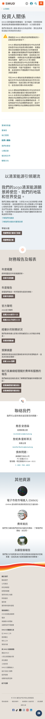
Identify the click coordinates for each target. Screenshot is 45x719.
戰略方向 (5, 161)
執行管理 (5, 135)
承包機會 (5, 660)
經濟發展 (5, 675)
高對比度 (23, 705)
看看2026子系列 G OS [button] (11, 320)
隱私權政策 (5, 701)
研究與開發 (5, 587)
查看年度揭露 (8, 278)
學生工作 (5, 641)
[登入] (31, 3)
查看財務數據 (8, 340)
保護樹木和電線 (7, 621)
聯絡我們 (5, 580)
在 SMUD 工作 (6, 633)
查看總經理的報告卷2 (11, 390)
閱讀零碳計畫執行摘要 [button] (12, 233)
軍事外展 (5, 644)
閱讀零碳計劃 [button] (8, 240)
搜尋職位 (5, 637)
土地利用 (5, 664)
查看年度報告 (8, 296)
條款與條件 (15, 701)
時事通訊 (5, 598)
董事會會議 (6, 125)
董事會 (4, 130)
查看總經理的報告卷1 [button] (11, 385)
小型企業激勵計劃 (8, 656)
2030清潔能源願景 (8, 614)
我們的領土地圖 (7, 595)
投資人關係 (6, 140)
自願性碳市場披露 (8, 625)
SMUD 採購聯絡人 (8, 667)
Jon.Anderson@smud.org (22, 434)
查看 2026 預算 (9, 361)
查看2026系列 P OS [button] (10, 314)
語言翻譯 (40, 701)
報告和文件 (6, 156)
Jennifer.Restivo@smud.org (22, 447)
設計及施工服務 (7, 671)
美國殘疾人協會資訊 (28, 701)
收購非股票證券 (7, 678)
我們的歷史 (6, 146)
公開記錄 (5, 151)
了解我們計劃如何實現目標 (12, 222)
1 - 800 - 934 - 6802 (22, 465)
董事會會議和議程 (8, 605)
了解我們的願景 (8, 218)
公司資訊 (6, 9)
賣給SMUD (5, 653)
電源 (3, 618)
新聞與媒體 (5, 591)
